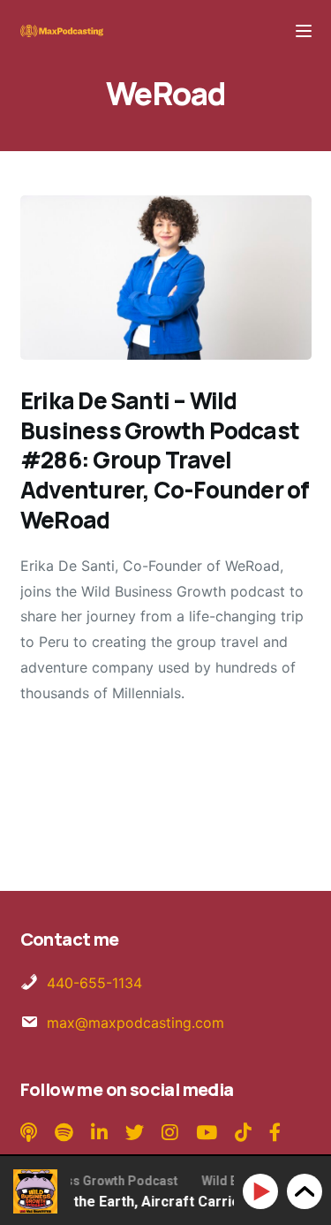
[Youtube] (206, 1133)
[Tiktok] (243, 1133)
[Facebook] (275, 1133)
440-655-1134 (94, 983)
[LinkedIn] (99, 1133)
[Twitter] (134, 1133)
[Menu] (304, 31)
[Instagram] (170, 1133)
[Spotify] (66, 1133)
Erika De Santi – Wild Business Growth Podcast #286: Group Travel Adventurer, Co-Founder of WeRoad (165, 460)
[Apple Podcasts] (30, 1133)
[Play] (263, 1192)
